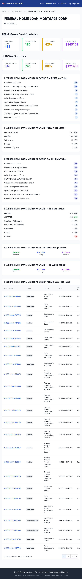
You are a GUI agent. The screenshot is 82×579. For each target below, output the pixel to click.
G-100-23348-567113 (12, 410)
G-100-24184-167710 (12, 548)
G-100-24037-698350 (12, 355)
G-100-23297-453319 (12, 462)
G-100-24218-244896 (12, 296)
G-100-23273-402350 (12, 520)
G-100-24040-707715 (12, 315)
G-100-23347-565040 (12, 434)
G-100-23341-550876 (12, 374)
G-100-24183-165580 (12, 306)
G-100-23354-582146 (12, 422)
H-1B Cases (62, 3)
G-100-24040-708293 (12, 331)
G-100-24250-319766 (12, 539)
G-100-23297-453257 (12, 448)
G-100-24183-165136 (12, 509)
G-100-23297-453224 (12, 476)
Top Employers (74, 3)
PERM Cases (51, 3)
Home (42, 3)
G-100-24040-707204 (12, 323)
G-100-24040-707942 (12, 346)
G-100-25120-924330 (12, 364)
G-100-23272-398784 (12, 488)
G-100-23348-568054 (12, 386)
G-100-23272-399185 (12, 498)
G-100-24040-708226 (12, 338)
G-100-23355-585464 (12, 398)
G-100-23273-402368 (12, 530)
